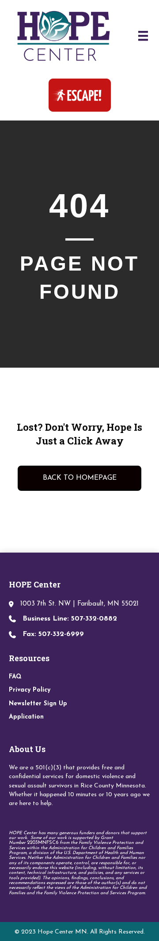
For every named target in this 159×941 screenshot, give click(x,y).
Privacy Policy (29, 690)
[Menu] (143, 35)
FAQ (15, 677)
